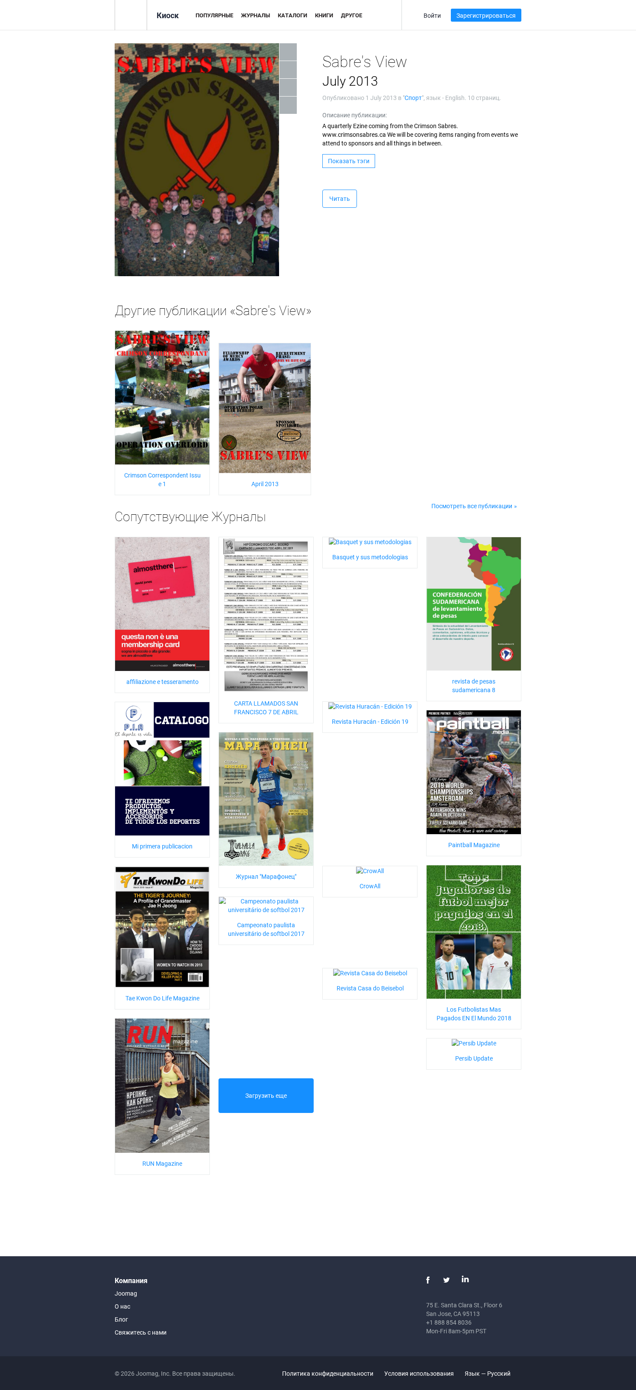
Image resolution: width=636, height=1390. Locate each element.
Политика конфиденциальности (327, 1373)
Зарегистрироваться (486, 15)
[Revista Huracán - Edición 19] (370, 706)
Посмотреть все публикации (471, 506)
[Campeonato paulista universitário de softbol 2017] (266, 904)
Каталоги (292, 15)
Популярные (214, 15)
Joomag (126, 1293)
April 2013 (265, 484)
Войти (432, 15)
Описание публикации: (354, 115)
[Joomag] (131, 14)
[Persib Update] (474, 1042)
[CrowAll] (370, 870)
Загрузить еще (266, 1095)
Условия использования (419, 1373)
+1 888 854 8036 (449, 1322)
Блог (121, 1319)
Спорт (413, 98)
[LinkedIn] (465, 1280)
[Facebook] (428, 1280)
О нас (122, 1306)
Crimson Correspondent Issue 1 (162, 479)
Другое (351, 15)
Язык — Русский (488, 1373)
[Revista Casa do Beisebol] (370, 972)
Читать (339, 198)
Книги (324, 15)
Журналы (255, 15)
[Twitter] (446, 1280)
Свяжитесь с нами (141, 1332)
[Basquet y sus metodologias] (370, 541)
